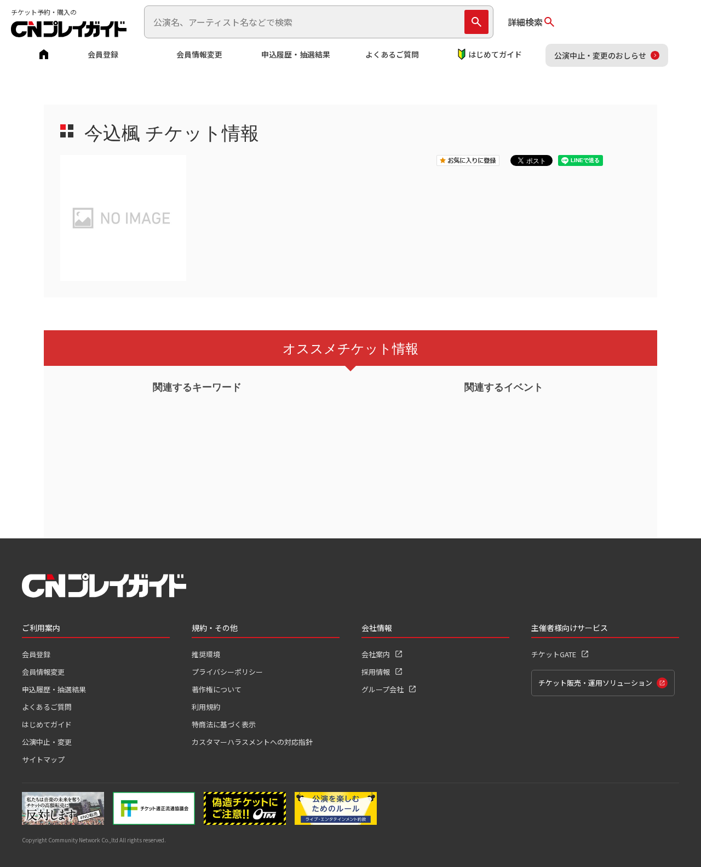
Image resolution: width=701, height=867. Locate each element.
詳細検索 (525, 21)
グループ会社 (382, 689)
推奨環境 (206, 654)
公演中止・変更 (47, 742)
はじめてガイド (495, 54)
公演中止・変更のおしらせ (600, 55)
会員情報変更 (199, 54)
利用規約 (206, 707)
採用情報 (375, 672)
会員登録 (103, 54)
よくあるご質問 (392, 54)
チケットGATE (553, 654)
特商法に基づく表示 (224, 724)
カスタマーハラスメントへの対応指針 (252, 742)
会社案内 (375, 654)
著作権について (217, 689)
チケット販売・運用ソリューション (595, 682)
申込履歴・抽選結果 (295, 54)
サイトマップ (43, 759)
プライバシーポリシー (227, 672)
